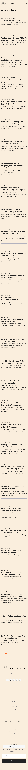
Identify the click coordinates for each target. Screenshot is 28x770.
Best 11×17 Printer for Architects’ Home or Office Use (13, 103)
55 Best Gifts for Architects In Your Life (14, 617)
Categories (14, 744)
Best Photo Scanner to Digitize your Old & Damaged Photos (12, 210)
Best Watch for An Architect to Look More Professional (12, 142)
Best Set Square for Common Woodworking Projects (12, 298)
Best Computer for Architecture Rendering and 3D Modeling (13, 59)
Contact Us (14, 704)
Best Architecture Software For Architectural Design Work (12, 509)
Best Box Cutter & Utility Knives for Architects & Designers (13, 340)
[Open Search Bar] (24, 3)
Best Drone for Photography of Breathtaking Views (12, 276)
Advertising (14, 706)
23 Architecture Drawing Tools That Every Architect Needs (12, 362)
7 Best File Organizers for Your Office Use (12, 81)
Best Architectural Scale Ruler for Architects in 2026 (13, 254)
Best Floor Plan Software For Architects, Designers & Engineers (14, 188)
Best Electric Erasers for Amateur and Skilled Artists (13, 320)
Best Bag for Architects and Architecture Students (11, 445)
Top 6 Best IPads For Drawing (11, 20)
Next (6, 653)
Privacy (14, 712)
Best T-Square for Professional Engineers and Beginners (12, 573)
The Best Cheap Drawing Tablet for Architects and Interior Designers (14, 39)
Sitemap (14, 709)
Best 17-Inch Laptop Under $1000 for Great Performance (13, 531)
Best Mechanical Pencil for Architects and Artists (11, 426)
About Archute (14, 701)
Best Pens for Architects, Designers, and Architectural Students (12, 165)
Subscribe (14, 761)
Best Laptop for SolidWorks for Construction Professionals (12, 404)
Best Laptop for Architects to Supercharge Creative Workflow (13, 595)
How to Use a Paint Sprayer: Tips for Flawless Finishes (13, 637)
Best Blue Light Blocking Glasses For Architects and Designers (13, 123)
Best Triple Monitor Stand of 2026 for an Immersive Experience (13, 467)
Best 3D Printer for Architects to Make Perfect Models (13, 551)
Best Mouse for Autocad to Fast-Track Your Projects (13, 487)
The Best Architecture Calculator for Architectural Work (13, 382)
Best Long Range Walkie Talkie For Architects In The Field (14, 232)
